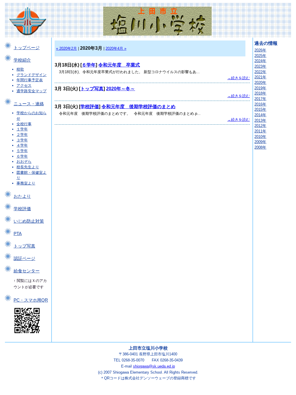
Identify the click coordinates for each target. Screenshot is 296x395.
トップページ (27, 47)
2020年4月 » (116, 48)
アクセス (24, 85)
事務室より (25, 183)
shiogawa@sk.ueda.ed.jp (154, 366)
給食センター (27, 271)
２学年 (22, 134)
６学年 (22, 156)
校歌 (20, 69)
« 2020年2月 (66, 48)
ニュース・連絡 (29, 103)
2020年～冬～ (120, 88)
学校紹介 (22, 60)
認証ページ (24, 258)
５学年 (22, 151)
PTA (18, 233)
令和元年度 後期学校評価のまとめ (138, 106)
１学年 (22, 129)
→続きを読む (238, 78)
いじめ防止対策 (29, 221)
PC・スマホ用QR (31, 300)
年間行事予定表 (29, 80)
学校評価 (22, 208)
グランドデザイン (31, 75)
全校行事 (24, 124)
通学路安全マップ (31, 91)
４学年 (22, 145)
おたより (22, 196)
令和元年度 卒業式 (119, 64)
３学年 (22, 140)
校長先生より (27, 167)
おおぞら (24, 161)
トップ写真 (24, 246)
